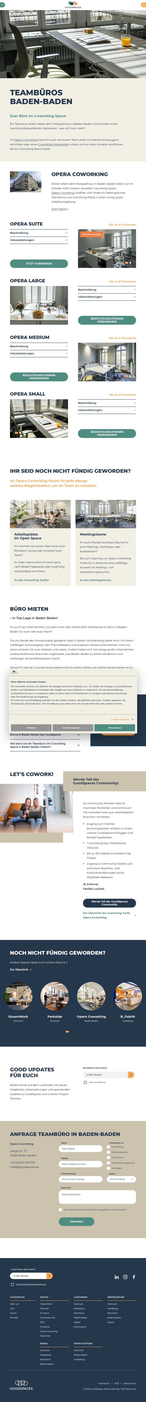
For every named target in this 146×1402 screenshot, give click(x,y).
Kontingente (80, 1327)
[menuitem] (22, 1298)
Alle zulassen (114, 728)
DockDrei (45, 1327)
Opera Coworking (25, 140)
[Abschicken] (49, 1276)
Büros (44, 1343)
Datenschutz (129, 1383)
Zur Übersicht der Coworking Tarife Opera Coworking (106, 915)
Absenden (76, 1221)
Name (64, 1143)
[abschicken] (131, 1075)
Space (112, 1174)
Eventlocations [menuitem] (83, 1343)
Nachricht (66, 1188)
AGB (116, 1383)
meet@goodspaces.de (24, 1167)
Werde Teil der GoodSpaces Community (109, 903)
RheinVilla (45, 1336)
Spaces (44, 1297)
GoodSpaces (17, 1297)
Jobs (12, 1308)
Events (13, 1313)
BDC (42, 1322)
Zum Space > (59, 209)
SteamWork (46, 1304)
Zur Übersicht (19, 969)
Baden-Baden (80, 1317)
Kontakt (14, 1317)
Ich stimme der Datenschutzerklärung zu (31, 1284)
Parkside (44, 1308)
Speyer (77, 1322)
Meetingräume (115, 1297)
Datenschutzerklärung (66, 710)
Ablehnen (31, 728)
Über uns (14, 1304)
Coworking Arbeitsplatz (53, 144)
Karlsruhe (78, 1304)
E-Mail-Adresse (68, 1174)
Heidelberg (79, 1308)
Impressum (92, 710)
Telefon (64, 1158)
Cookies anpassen (120, 719)
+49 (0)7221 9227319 (22, 1162)
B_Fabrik (44, 1313)
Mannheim (79, 1313)
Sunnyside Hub (47, 1317)
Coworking (81, 1297)
